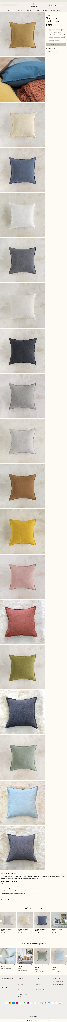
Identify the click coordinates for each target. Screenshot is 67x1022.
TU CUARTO (20, 10)
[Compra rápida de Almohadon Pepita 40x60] (48, 965)
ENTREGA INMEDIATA (55, 10)
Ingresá (52, 5)
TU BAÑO (37, 10)
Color (47, 30)
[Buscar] (16, 5)
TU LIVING (29, 10)
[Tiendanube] (33, 1016)
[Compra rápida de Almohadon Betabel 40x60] (14, 929)
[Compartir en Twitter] (5, 899)
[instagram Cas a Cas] (2, 987)
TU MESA (45, 10)
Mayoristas (38, 984)
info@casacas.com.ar (58, 981)
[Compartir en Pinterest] (8, 899)
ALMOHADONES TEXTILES (56, 14)
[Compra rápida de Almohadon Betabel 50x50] (65, 929)
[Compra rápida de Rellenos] (14, 965)
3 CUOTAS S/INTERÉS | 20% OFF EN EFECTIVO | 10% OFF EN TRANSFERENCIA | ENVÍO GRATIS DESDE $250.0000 (33, 0)
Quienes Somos (39, 982)
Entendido (48, 1020)
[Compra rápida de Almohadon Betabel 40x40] (48, 929)
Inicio (46, 14)
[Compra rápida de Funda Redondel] (31, 965)
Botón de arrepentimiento (57, 1014)
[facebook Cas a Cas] (6, 987)
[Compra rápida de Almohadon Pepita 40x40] (65, 965)
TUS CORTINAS (10, 10)
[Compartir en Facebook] (2, 899)
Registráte (56, 5)
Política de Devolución (40, 987)
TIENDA (19, 996)
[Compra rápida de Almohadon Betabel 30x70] (31, 929)
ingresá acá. (48, 1014)
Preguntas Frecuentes (40, 989)
